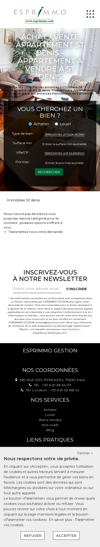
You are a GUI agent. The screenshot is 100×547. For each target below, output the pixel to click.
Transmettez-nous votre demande (35, 232)
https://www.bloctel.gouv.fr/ (49, 332)
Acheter (50, 409)
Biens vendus (50, 420)
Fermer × (85, 453)
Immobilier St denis (23, 200)
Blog (50, 430)
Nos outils (50, 425)
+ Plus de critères (50, 178)
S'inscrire (76, 289)
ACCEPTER (66, 535)
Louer (50, 415)
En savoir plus (61, 519)
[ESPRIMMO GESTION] (40, 14)
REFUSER (33, 535)
